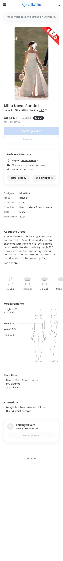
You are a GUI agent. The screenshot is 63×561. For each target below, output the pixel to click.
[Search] (58, 4)
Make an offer (31, 139)
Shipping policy (44, 177)
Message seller (31, 131)
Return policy (18, 177)
